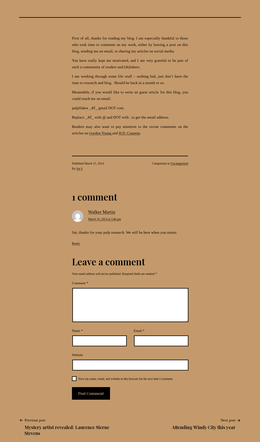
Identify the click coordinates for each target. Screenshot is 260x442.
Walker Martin (101, 211)
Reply (76, 243)
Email (139, 331)
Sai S (79, 168)
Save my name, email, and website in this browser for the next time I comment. (125, 378)
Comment (80, 283)
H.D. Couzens (129, 133)
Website (77, 355)
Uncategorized (179, 163)
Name (77, 331)
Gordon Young (100, 133)
